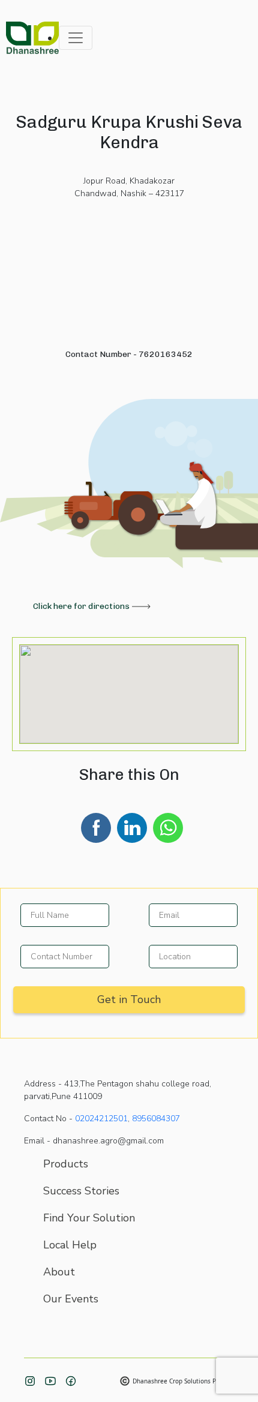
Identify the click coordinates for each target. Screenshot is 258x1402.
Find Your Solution (89, 1218)
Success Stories (81, 1191)
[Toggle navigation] (75, 38)
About (59, 1272)
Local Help (70, 1245)
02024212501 (101, 1118)
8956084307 (156, 1118)
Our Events (70, 1299)
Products (65, 1164)
